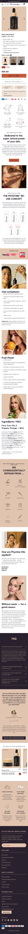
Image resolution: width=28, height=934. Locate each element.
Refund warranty (8, 95)
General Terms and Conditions (10, 904)
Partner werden (6, 884)
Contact (4, 882)
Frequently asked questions (9, 879)
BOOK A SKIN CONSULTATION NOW (14, 738)
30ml (3, 67)
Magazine (4, 867)
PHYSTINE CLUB (6, 862)
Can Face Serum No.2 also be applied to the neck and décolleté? (11, 673)
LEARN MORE (14, 160)
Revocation (6, 912)
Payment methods (6, 899)
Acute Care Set (5, 770)
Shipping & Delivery (7, 896)
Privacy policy (5, 906)
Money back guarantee (8, 857)
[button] (19, 4)
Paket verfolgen (6, 877)
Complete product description (11, 52)
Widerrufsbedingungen (8, 909)
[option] (14, 1)
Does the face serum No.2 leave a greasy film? (12, 646)
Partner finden (5, 887)
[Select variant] (10, 55)
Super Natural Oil (6, 865)
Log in (5, 93)
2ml (8, 67)
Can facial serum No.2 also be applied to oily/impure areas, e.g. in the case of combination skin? (11, 681)
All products (5, 855)
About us (4, 860)
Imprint (3, 901)
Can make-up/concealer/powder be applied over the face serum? (12, 667)
